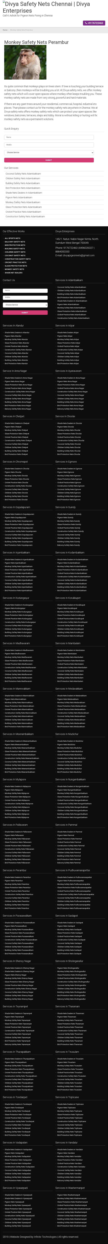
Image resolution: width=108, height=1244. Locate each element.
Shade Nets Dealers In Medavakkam (72, 696)
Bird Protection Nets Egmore (68, 500)
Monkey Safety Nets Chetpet (16, 430)
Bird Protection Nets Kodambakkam (71, 590)
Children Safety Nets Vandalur (69, 1174)
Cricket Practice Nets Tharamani (70, 1027)
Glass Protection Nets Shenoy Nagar (19, 982)
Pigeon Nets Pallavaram (14, 835)
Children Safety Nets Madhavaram (18, 674)
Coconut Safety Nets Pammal (69, 849)
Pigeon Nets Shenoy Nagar (15, 975)
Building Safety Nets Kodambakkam (72, 587)
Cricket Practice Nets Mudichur (69, 755)
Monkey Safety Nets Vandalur (69, 1156)
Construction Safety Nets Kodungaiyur (20, 622)
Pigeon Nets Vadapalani (14, 1153)
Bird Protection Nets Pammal (68, 859)
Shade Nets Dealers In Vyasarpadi (18, 1195)
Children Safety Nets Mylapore (17, 810)
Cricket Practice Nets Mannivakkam (19, 709)
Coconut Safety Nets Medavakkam (71, 716)
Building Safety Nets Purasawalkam (19, 950)
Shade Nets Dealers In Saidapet (70, 923)
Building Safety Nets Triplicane (69, 1132)
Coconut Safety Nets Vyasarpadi (18, 1219)
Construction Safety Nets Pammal (71, 846)
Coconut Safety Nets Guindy (68, 535)
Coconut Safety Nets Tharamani (70, 1034)
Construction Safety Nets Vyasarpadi (20, 1216)
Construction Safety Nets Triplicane (71, 1121)
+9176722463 (95, 23)
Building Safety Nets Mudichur (69, 769)
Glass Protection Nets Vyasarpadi (18, 1209)
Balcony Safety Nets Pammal (69, 863)
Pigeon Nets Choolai (65, 427)
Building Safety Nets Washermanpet (72, 1219)
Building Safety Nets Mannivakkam (19, 723)
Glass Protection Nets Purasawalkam (20, 933)
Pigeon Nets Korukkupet (67, 608)
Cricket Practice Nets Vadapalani (18, 1163)
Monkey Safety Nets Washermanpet (71, 1198)
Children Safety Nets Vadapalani (18, 1174)
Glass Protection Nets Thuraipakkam (19, 1069)
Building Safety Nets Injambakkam (19, 587)
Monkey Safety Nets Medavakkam (71, 702)
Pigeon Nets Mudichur (66, 744)
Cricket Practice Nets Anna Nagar (18, 388)
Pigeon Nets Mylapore (14, 790)
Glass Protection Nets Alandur (17, 343)
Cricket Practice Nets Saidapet (69, 936)
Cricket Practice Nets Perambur (17, 891)
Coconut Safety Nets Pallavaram (18, 852)
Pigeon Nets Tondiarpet (14, 1108)
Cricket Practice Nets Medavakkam (71, 709)
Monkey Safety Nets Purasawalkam (19, 929)
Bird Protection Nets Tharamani (69, 1044)
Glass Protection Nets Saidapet (70, 933)
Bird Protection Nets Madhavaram (18, 681)
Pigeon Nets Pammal (65, 835)
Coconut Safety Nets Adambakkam (23, 173)
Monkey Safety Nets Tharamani (70, 1020)
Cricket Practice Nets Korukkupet (70, 619)
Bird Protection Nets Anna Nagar (18, 405)
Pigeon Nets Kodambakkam (68, 563)
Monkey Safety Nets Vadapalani (18, 1156)
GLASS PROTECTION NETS (16, 266)
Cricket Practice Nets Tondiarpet (18, 1118)
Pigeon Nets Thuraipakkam (16, 1062)
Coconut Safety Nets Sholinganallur (71, 985)
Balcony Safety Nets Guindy (68, 545)
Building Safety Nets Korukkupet (70, 632)
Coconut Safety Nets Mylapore (17, 807)
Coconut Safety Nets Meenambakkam (20, 762)
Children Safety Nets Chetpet (16, 447)
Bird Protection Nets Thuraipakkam (19, 1090)
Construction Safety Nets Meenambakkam (22, 758)
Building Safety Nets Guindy (68, 542)
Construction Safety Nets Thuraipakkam (21, 1076)
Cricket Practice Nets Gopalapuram (19, 528)
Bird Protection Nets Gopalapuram (18, 545)
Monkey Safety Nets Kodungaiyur (18, 612)
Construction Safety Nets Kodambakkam (74, 577)
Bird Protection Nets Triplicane (69, 1135)
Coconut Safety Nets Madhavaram (18, 671)
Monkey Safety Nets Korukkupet (70, 612)
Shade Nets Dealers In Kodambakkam (72, 559)
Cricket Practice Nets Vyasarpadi (18, 1212)
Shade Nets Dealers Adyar (68, 332)
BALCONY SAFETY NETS (15, 242)
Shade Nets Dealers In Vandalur (70, 1149)
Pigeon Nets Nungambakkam (69, 790)
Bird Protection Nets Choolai (68, 454)
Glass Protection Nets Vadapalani (18, 1160)
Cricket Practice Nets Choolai (69, 437)
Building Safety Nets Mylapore (17, 814)
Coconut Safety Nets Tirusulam (69, 1079)
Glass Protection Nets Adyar (68, 343)
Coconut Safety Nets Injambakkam (19, 580)
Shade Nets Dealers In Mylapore (18, 786)
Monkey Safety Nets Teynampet (17, 1020)
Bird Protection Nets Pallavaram (17, 863)
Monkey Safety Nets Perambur (17, 884)
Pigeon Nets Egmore (65, 472)
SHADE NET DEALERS (13, 273)
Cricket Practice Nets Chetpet (16, 437)
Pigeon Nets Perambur (14, 881)
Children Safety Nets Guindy (68, 538)
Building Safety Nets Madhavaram (18, 678)
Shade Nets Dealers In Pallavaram (18, 832)
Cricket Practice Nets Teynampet (18, 1027)
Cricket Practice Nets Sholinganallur (71, 978)
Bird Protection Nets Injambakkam (18, 590)
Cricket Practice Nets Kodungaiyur (18, 619)
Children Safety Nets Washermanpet (72, 1216)
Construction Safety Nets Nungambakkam (74, 804)
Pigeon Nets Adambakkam (19, 197)
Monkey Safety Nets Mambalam (70, 657)
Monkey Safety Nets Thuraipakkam (19, 1066)
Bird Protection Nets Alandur (16, 363)
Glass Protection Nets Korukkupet (71, 615)
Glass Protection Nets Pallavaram (18, 842)
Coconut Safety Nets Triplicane (69, 1125)
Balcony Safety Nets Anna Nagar (18, 409)
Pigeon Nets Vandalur (66, 1153)
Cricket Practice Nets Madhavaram (18, 664)
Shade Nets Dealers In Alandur (17, 332)
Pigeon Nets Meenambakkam (17, 744)
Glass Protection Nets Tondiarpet (18, 1114)
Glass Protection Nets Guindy (69, 524)
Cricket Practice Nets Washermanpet (72, 1205)
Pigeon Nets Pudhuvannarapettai (70, 881)
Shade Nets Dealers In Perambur (18, 877)
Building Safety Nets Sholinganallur (71, 992)
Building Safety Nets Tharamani (70, 1041)
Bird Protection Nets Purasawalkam (19, 954)
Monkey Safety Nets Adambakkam (23, 202)
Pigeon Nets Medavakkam (68, 699)
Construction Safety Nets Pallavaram (19, 849)
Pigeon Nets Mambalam (67, 654)
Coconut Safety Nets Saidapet (69, 943)
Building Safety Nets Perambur (17, 905)
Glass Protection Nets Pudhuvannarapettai (74, 887)
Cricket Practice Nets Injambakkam (19, 573)
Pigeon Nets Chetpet (13, 427)
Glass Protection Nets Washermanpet (72, 1202)
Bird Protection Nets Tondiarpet (17, 1135)
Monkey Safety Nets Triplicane (69, 1111)
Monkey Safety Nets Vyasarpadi (18, 1205)
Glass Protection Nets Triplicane (70, 1114)
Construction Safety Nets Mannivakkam (21, 713)
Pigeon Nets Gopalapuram (15, 517)
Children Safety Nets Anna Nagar (18, 399)
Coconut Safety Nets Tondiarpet (18, 1125)
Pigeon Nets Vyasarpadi (14, 1202)
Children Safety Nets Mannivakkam (19, 720)
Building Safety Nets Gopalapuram (19, 542)
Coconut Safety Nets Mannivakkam (19, 716)
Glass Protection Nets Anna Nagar (18, 385)
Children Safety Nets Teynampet (18, 1037)
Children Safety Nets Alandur (16, 357)
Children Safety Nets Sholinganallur (71, 989)
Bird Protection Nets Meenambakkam (20, 772)
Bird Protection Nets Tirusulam (69, 1090)
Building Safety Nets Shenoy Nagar (19, 999)
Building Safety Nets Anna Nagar (18, 402)
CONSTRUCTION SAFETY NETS (18, 259)
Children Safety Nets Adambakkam (23, 178)
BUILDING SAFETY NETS (15, 249)
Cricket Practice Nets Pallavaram (18, 846)
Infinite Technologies (45, 1236)
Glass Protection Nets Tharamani (70, 1024)
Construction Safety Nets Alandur (18, 350)
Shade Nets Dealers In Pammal (69, 832)
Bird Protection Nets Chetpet (16, 454)
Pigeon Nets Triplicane (66, 1108)
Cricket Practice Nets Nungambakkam (72, 800)
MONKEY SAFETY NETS (14, 269)
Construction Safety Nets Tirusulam (71, 1076)
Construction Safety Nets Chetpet (18, 440)
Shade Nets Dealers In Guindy (69, 514)
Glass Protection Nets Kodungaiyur (19, 615)
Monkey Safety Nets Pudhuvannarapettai (73, 884)
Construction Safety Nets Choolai (70, 440)
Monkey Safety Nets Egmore (68, 476)
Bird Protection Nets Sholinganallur (71, 995)
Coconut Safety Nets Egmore (69, 489)
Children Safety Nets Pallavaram (17, 856)
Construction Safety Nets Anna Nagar (20, 392)
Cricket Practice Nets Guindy (68, 528)
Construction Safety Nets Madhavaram (20, 667)
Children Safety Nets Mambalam (70, 674)
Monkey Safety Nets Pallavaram (17, 839)
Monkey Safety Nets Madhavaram (18, 657)
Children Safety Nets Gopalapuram (19, 538)
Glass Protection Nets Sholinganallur (72, 975)
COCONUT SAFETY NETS (15, 256)
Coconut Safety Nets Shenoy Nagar (19, 992)
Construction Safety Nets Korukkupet (72, 622)
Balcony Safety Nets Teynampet (17, 1044)
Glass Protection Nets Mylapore (17, 797)
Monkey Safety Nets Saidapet (69, 929)
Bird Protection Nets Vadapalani (18, 1180)
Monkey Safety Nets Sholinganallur (71, 971)
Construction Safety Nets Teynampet (19, 1031)
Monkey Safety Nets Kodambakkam (72, 566)
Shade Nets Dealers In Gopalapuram (19, 514)
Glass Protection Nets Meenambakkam (20, 751)
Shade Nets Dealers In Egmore (69, 469)
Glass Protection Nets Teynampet (18, 1024)
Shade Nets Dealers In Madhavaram (19, 650)
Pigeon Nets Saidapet (66, 926)
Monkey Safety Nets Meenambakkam (20, 748)
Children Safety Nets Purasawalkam (19, 947)
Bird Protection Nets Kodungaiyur (18, 636)
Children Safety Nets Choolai (68, 447)
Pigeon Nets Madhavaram (15, 654)
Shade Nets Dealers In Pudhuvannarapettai (74, 877)
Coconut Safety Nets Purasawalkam (19, 943)
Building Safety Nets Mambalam (70, 678)
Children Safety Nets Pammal (69, 852)
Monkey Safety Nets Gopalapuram (19, 521)
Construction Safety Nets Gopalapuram (21, 531)
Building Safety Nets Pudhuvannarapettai (73, 905)
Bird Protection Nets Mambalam (70, 681)
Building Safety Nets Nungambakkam (72, 814)
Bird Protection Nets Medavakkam (71, 727)
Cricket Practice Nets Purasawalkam (19, 936)
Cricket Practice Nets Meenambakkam (20, 755)
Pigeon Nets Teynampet (14, 1017)
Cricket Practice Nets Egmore (69, 482)
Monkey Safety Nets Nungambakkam (72, 793)
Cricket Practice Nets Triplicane (69, 1118)
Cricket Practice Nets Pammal (69, 842)
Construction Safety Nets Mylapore (19, 804)
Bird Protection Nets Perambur (17, 908)
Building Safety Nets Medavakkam (71, 723)
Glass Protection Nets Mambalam (71, 661)
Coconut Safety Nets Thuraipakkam (19, 1079)
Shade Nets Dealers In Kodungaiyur (19, 605)
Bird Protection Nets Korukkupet (70, 636)
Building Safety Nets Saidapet (69, 950)
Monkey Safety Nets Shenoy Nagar (19, 978)
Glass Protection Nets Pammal (69, 839)
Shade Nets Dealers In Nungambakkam (73, 786)
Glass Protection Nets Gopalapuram (19, 524)
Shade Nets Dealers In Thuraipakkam (20, 1059)
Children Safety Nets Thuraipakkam (19, 1083)
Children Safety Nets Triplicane (69, 1128)
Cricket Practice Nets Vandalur (69, 1163)
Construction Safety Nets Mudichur (71, 758)
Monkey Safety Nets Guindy (68, 521)
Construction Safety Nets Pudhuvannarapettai (75, 894)
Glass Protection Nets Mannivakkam (19, 706)
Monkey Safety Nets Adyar (68, 339)
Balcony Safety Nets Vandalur (69, 1180)
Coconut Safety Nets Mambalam (70, 671)
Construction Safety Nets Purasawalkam (21, 940)
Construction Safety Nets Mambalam (72, 667)
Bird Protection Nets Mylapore (17, 817)
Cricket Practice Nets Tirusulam (69, 1072)
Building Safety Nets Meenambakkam (20, 769)
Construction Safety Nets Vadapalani (20, 1167)
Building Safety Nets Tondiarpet (17, 1132)
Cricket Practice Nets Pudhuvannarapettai (74, 891)
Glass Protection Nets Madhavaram (19, 661)
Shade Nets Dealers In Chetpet (17, 423)
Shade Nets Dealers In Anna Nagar (19, 378)
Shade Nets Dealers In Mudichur (70, 741)
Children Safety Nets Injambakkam (19, 584)
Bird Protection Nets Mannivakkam (19, 727)
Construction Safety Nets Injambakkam (20, 577)
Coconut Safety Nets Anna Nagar (18, 395)
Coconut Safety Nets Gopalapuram (19, 535)
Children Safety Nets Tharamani (70, 1037)
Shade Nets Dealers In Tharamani (70, 1013)
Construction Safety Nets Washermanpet (73, 1209)
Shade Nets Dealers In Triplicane (70, 1104)
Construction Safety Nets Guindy (70, 531)
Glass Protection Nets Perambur (18, 887)
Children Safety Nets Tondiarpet (17, 1128)
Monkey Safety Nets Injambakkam (18, 566)
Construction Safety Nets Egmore (70, 486)
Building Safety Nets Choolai (68, 451)
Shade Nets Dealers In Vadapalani (18, 1149)
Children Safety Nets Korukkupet (70, 629)
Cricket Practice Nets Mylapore (17, 800)
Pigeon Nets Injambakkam (15, 563)
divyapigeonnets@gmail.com (78, 255)
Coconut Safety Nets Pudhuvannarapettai (74, 898)
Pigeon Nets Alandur (13, 336)
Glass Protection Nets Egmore (69, 479)
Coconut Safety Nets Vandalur (69, 1170)
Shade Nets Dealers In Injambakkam (19, 559)
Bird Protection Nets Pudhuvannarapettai (73, 908)
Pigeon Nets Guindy (65, 517)
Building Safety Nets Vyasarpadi (18, 1226)
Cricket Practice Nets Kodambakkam (72, 573)
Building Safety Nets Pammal (69, 856)
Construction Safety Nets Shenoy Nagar (21, 989)
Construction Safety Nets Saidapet (71, 940)
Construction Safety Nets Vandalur (71, 1167)
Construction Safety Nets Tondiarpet (19, 1121)
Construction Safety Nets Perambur (19, 894)
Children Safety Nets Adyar (68, 357)
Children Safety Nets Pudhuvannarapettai (73, 901)
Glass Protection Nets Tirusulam (70, 1069)
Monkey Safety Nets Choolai (68, 430)
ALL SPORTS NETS (12, 238)
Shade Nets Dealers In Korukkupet (71, 605)
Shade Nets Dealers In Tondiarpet (18, 1104)
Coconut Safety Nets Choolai (69, 444)
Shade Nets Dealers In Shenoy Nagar (19, 968)
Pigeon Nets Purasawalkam (16, 926)
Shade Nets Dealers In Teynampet (18, 1013)
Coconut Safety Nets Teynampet (18, 1034)
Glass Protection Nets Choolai (69, 434)
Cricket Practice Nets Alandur (16, 346)
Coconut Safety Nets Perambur (17, 898)
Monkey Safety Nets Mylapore (17, 793)
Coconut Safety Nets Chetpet (16, 444)
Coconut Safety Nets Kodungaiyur (18, 625)
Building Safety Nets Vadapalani (18, 1177)
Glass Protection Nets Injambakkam (19, 570)
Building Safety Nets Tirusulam (69, 1086)
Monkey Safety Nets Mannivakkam (19, 702)
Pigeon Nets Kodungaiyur (15, 608)
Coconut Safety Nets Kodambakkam (72, 580)
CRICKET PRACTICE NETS (15, 262)
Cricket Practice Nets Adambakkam (23, 211)
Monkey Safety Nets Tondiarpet (17, 1111)
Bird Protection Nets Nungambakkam (72, 817)
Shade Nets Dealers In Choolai (69, 423)
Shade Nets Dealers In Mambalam (71, 650)
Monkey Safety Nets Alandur (16, 339)
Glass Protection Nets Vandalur (70, 1160)
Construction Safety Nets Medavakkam (73, 713)
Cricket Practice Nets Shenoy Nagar (19, 985)
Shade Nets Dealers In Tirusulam (70, 1059)
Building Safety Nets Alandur (16, 360)
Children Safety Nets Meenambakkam (20, 765)
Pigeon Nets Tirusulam (66, 1062)
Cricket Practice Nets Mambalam (70, 664)
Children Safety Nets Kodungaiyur (18, 629)
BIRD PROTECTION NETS (15, 245)
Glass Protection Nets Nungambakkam (73, 797)
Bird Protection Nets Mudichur (69, 772)
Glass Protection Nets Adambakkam (24, 207)
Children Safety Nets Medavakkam (71, 720)
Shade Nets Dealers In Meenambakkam (21, 741)
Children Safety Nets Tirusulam (69, 1083)
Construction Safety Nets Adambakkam (25, 216)
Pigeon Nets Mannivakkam (15, 699)
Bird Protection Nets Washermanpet (71, 1226)
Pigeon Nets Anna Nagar (15, 381)
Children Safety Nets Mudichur (69, 765)
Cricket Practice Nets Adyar (68, 346)
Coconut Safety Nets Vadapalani (18, 1170)
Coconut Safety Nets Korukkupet (70, 625)
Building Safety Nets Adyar (68, 360)
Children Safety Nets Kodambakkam (72, 584)
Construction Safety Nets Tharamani (71, 1031)
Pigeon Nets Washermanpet (68, 1195)
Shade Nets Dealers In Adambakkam (24, 192)
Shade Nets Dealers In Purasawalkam (20, 923)
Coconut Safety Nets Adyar (68, 353)
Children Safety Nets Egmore (69, 493)
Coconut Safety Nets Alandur (16, 353)
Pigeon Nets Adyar (64, 336)
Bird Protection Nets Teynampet (17, 1041)
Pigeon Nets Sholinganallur (68, 968)
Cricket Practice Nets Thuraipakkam (19, 1072)
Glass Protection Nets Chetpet (17, 434)
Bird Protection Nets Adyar (68, 363)
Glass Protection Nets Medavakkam (71, 706)
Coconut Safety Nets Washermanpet (72, 1212)
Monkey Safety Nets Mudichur (69, 748)
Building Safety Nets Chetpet (16, 451)
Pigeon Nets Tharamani (66, 1017)
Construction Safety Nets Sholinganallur (73, 982)
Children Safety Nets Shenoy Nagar (19, 995)
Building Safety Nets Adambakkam (23, 183)
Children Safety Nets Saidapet (69, 947)
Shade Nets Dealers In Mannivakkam (19, 696)
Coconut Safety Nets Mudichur (69, 762)
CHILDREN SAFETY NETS (15, 252)
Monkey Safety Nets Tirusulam (69, 1066)
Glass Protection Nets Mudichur (70, 751)
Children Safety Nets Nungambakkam (72, 810)
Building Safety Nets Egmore (69, 496)
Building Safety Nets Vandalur (69, 1177)
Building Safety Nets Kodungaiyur (18, 632)
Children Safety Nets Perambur (17, 901)
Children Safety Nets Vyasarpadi (18, 1222)
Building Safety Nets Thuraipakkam (19, 1086)
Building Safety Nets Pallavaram (17, 859)
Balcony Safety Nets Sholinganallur (71, 999)
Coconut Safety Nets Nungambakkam (72, 807)
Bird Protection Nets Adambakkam (23, 188)
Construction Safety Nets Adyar (70, 350)
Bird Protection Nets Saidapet (69, 954)
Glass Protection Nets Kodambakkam (72, 570)
